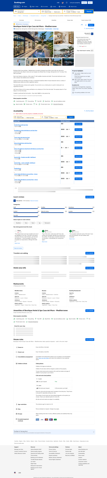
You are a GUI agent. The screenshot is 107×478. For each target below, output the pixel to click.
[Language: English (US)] (62, 2)
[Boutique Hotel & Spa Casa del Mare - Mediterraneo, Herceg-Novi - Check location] (14, 29)
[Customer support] (66, 2)
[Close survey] (92, 454)
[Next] (93, 43)
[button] (84, 60)
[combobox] (27, 12)
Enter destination (21, 10)
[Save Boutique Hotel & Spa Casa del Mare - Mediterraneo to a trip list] (82, 25)
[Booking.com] (19, 2)
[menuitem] (16, 6)
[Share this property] (85, 25)
